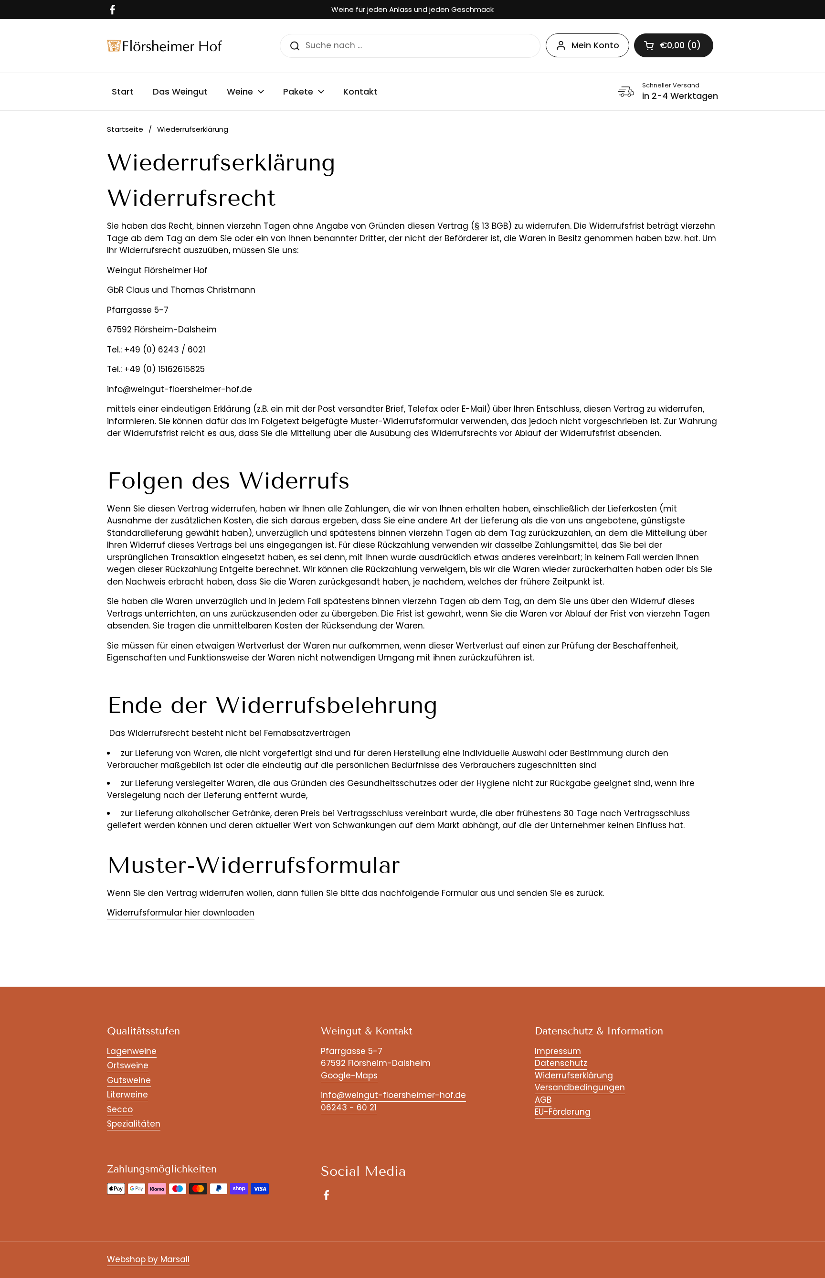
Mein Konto (595, 45)
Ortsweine (127, 1065)
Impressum (558, 1051)
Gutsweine (129, 1080)
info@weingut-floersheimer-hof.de (393, 1095)
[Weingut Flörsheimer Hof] (164, 46)
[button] (673, 45)
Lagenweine (132, 1051)
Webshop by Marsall (148, 1259)
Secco (120, 1109)
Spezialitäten (133, 1123)
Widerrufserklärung (574, 1075)
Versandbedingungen (580, 1087)
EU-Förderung (563, 1112)
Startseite (125, 129)
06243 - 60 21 (349, 1107)
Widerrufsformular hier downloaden (180, 912)
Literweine (127, 1094)
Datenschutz (561, 1063)
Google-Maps (349, 1075)
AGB (543, 1100)
